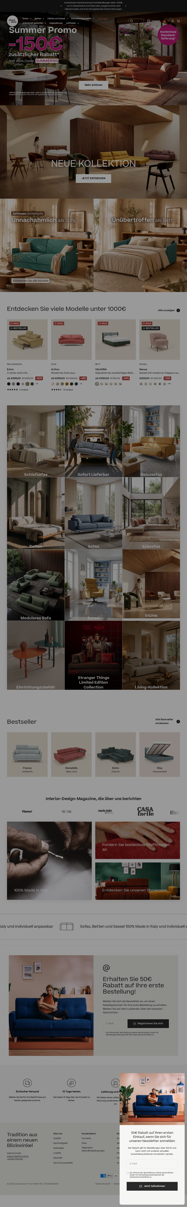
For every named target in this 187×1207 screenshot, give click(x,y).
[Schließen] (178, 1079)
